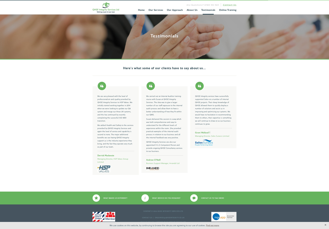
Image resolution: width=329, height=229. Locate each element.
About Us (192, 10)
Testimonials (208, 10)
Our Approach (175, 10)
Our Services (156, 10)
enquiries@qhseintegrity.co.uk (169, 217)
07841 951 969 (211, 4)
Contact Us (229, 4)
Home (141, 10)
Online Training (227, 10)
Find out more (212, 225)
